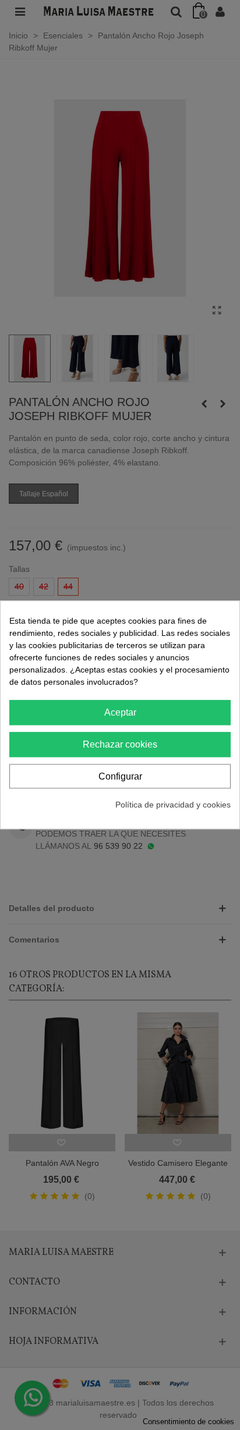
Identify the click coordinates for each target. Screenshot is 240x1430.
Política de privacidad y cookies (173, 805)
